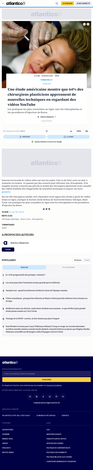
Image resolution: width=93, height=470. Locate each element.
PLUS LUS (24, 267)
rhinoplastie (37, 219)
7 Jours (86, 260)
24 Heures (77, 260)
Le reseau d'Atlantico (45, 415)
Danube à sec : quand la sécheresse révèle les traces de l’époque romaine (36, 290)
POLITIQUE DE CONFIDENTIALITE (58, 448)
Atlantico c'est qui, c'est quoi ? (16, 415)
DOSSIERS (5, 434)
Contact (65, 415)
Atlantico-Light (47, 76)
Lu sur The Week (16, 212)
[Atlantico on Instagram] (56, 396)
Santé (57, 76)
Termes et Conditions (54, 385)
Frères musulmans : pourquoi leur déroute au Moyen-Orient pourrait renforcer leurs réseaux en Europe (46, 299)
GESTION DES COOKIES (54, 443)
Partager (26, 137)
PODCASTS (6, 448)
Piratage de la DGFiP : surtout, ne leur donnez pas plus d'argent (32, 318)
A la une (37, 76)
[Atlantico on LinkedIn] (49, 396)
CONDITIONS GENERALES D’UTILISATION (61, 461)
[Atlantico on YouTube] (63, 396)
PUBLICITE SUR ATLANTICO (56, 439)
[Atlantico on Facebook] (43, 396)
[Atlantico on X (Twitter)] (36, 396)
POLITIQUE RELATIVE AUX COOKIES (59, 457)
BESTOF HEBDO (8, 452)
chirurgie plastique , (11, 219)
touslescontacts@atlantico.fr (46, 403)
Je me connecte (83, 3)
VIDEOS (5, 443)
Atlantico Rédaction (47, 117)
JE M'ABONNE (67, 3)
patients (6, 191)
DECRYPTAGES (7, 430)
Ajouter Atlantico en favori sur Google (48, 142)
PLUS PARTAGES (69, 267)
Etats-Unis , (26, 219)
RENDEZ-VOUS (7, 439)
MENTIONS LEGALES (53, 434)
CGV (48, 430)
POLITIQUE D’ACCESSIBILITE (56, 452)
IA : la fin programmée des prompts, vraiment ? (25, 275)
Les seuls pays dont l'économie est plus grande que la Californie (33, 283)
